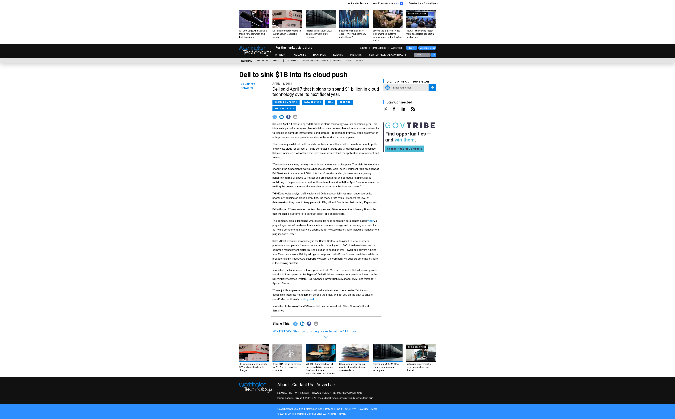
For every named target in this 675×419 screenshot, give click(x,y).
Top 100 (277, 60)
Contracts (262, 60)
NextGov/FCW (314, 409)
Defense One (332, 409)
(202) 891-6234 (310, 398)
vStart (370, 220)
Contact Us (302, 384)
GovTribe (363, 409)
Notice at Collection (358, 3)
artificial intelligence (315, 60)
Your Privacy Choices (384, 3)
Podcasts (299, 54)
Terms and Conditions (347, 392)
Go (434, 55)
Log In (411, 48)
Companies (292, 60)
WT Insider (302, 392)
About (363, 48)
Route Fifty (349, 409)
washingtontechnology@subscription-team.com (349, 398)
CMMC (348, 60)
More (374, 409)
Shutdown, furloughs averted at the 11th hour (324, 331)
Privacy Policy (321, 392)
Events (338, 54)
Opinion (280, 54)
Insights (356, 54)
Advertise (397, 48)
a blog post (307, 299)
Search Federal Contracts (388, 54)
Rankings (319, 54)
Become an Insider (428, 48)
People (337, 60)
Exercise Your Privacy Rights (423, 3)
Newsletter (285, 392)
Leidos (360, 60)
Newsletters (379, 48)
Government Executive (290, 409)
